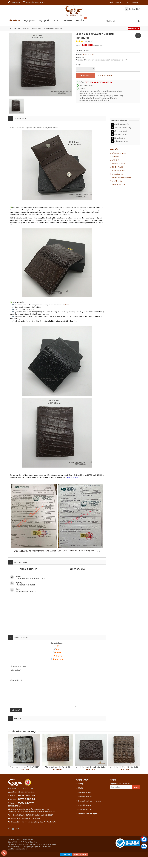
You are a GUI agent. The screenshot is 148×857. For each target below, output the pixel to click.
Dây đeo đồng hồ (117, 167)
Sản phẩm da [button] (14, 21)
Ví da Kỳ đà (115, 160)
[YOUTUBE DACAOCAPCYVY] (18, 828)
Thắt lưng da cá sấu (118, 163)
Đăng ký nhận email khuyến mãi (120, 784)
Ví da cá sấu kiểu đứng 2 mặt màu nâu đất (124, 767)
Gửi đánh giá (16, 710)
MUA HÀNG (85, 75)
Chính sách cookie (28, 840)
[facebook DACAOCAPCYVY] (9, 828)
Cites (67, 305)
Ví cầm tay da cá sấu (118, 170)
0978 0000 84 (26, 799)
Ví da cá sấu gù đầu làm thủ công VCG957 (24, 767)
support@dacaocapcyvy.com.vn (36, 2)
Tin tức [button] (56, 21)
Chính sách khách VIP (85, 797)
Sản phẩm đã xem (133, 29)
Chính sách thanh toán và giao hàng (89, 801)
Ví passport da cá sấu (119, 153)
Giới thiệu (135, 2)
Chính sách (119, 2)
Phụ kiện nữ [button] (44, 21)
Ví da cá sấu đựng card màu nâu (53, 28)
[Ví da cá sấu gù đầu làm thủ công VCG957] (24, 750)
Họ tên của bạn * (15, 670)
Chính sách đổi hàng (84, 805)
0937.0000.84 (15, 2)
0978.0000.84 (105, 82)
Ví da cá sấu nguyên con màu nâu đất (57, 767)
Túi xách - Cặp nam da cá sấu (121, 177)
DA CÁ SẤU (26, 28)
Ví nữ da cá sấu (117, 181)
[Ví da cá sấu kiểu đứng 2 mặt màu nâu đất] (124, 750)
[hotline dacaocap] (4, 853)
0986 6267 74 (26, 802)
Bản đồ (111, 2)
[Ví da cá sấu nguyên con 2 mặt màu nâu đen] (91, 750)
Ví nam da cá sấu (36, 28)
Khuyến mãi (81, 21)
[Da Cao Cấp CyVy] (74, 11)
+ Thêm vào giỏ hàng (105, 75)
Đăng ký (136, 787)
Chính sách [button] (67, 21)
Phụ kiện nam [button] (29, 21)
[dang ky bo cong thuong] (128, 843)
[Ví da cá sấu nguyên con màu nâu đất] (57, 750)
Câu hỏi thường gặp (84, 792)
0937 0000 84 (26, 795)
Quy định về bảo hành (85, 809)
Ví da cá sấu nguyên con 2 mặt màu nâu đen (91, 767)
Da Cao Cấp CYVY (15, 28)
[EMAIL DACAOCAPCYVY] (13, 828)
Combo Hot (115, 157)
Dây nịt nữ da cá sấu (118, 184)
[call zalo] (144, 846)
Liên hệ (127, 2)
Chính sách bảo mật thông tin (87, 814)
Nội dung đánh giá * (16, 680)
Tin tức (18, 840)
